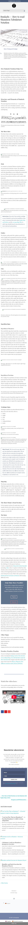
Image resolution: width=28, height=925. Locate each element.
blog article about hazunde (20, 566)
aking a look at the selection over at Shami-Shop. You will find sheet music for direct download (13, 657)
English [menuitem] (9, 921)
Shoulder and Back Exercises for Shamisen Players (12, 865)
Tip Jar (14, 597)
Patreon (14, 602)
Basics (5, 49)
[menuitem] (7, 903)
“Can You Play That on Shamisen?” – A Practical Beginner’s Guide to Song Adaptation (13, 818)
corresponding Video (17, 222)
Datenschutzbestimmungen (10, 783)
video (7, 568)
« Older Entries (4, 883)
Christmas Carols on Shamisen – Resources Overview (12, 843)
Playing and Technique (12, 49)
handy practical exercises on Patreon (10, 575)
